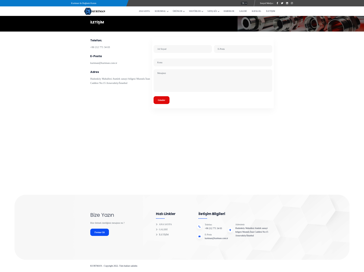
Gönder (161, 100)
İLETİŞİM (270, 11)
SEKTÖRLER (195, 11)
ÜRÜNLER (177, 11)
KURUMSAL (160, 11)
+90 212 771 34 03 (100, 47)
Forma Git (100, 232)
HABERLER (229, 11)
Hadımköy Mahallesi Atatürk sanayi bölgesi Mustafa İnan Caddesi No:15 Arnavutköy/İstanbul (251, 232)
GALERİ (243, 11)
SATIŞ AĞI (212, 11)
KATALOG (256, 11)
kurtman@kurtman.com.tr (103, 63)
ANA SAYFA (144, 11)
